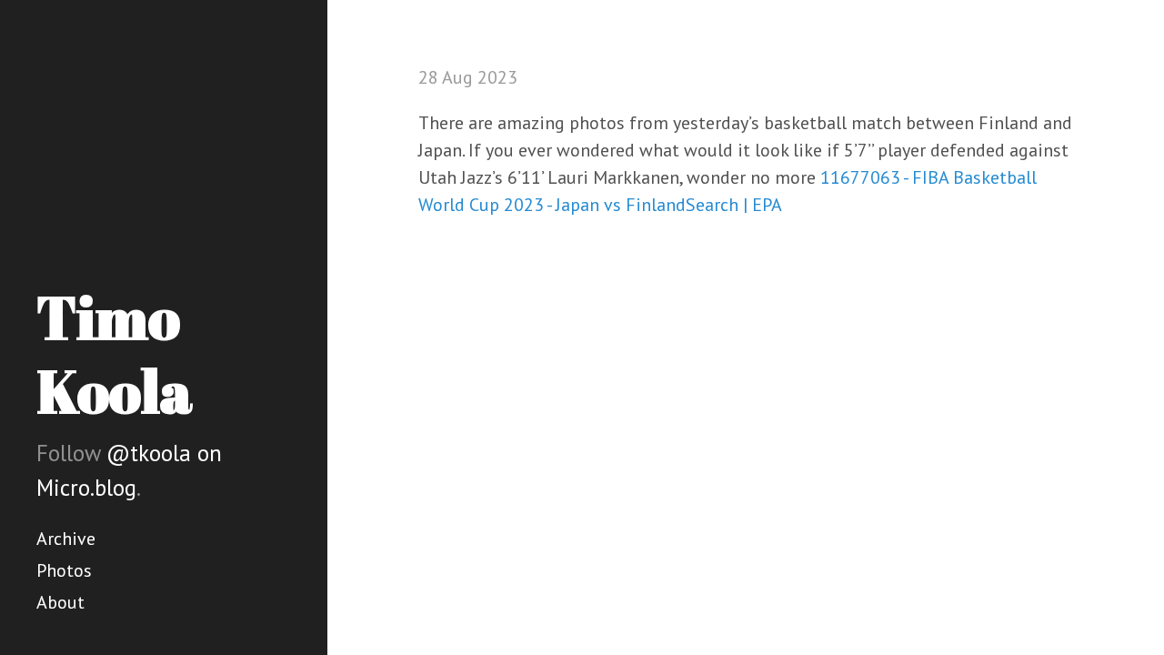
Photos (64, 570)
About (60, 602)
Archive (65, 538)
